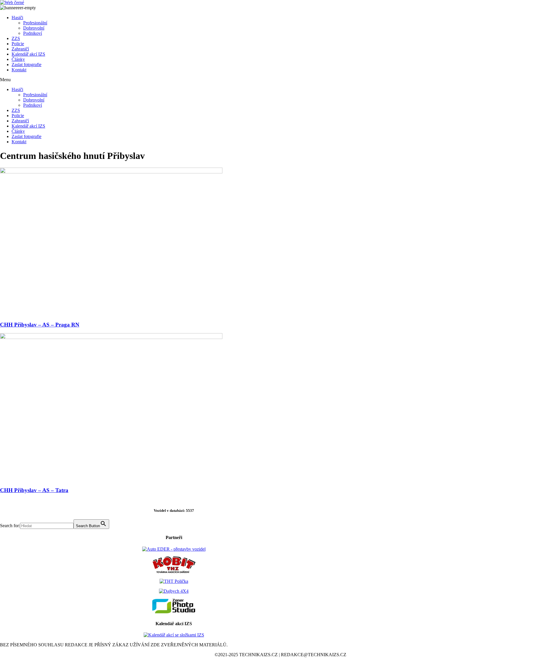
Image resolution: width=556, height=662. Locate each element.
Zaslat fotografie (26, 64)
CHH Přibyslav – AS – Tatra (34, 490)
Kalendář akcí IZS (28, 54)
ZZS (16, 38)
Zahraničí (20, 48)
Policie (18, 43)
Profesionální (35, 22)
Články (18, 59)
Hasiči (17, 17)
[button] (174, 79)
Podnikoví (32, 33)
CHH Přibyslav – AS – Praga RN (39, 325)
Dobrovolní (33, 28)
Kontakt (19, 69)
